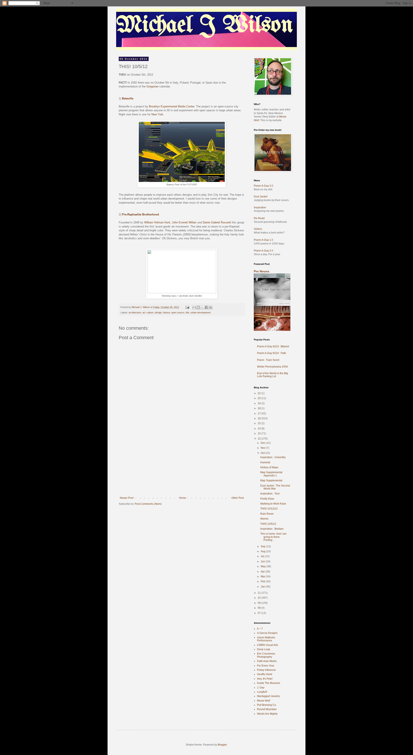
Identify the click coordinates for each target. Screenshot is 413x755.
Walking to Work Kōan (273, 503)
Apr (263, 571)
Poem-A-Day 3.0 (263, 185)
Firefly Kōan (267, 498)
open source (177, 312)
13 (259, 433)
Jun (263, 561)
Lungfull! (262, 691)
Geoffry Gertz (264, 674)
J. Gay (260, 687)
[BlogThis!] (198, 307)
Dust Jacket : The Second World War (275, 487)
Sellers (258, 228)
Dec (263, 442)
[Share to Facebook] (206, 307)
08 (259, 607)
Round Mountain (267, 709)
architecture (135, 312)
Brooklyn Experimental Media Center (171, 106)
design (158, 312)
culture (150, 312)
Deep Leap (263, 649)
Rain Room (267, 513)
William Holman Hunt (157, 222)
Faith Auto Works (267, 661)
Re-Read (259, 218)
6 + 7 (260, 628)
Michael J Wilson (204, 25)
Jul (263, 556)
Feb (263, 581)
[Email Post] (187, 307)
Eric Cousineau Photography (266, 655)
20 (259, 398)
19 (259, 403)
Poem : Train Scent (268, 359)
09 (259, 602)
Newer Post (126, 497)
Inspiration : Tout (269, 493)
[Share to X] (202, 307)
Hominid (265, 462)
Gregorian (152, 86)
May (263, 566)
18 (259, 408)
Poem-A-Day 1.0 (263, 239)
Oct (263, 453)
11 (259, 592)
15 (259, 423)
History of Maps (269, 467)
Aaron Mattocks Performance (266, 639)
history (166, 312)
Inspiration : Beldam (272, 528)
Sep (263, 546)
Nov (263, 447)
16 (259, 418)
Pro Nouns (261, 271)
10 (259, 597)
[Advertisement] (181, 464)
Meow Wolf (263, 700)
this (187, 312)
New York (157, 114)
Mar (263, 576)
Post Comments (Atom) (148, 503)
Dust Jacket (260, 196)
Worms (264, 518)
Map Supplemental (271, 480)
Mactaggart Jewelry (268, 696)
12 (259, 438)
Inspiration (260, 207)
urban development (201, 312)
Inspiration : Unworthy (273, 457)
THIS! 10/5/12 (268, 523)
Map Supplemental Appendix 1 (271, 474)
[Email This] (194, 307)
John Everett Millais (184, 222)
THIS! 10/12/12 (269, 508)
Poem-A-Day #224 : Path (271, 353)
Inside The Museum (268, 683)
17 (259, 413)
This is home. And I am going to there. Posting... (273, 536)
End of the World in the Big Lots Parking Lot (272, 375)
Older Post (237, 497)
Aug (263, 551)
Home (182, 497)
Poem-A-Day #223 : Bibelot (273, 346)
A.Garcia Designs (267, 633)
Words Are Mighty (267, 713)
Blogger (222, 744)
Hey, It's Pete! (265, 678)
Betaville (127, 98)
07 (259, 613)
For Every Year (265, 665)
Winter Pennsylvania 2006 (272, 366)
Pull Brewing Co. (267, 704)
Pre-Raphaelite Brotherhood (140, 214)
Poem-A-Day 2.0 (263, 250)
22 (259, 393)
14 (259, 428)
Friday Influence (266, 669)
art (143, 312)
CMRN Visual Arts (267, 645)
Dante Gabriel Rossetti (217, 222)
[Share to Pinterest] (210, 307)
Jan (263, 586)
